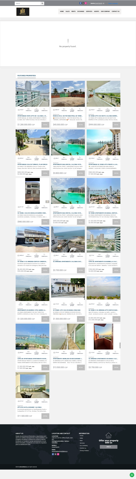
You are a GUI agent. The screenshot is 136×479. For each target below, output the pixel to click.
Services (89, 11)
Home (62, 11)
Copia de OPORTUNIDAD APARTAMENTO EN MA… (32, 358)
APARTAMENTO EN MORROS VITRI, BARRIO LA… (31, 310)
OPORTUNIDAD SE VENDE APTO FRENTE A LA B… (103, 164)
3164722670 (98, 3)
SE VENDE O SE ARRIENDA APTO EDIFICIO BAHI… (103, 310)
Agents (96, 11)
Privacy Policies (84, 450)
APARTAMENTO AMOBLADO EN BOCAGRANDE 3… (68, 358)
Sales (68, 11)
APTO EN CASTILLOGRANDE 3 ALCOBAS (29, 407)
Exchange (80, 11)
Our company (105, 11)
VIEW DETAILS (32, 93)
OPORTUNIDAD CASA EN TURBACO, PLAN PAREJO (32, 164)
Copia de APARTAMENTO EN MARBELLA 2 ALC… (103, 261)
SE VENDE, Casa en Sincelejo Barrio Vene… (32, 213)
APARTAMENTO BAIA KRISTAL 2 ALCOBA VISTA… (67, 164)
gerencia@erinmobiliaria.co (59, 451)
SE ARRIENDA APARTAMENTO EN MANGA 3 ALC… (103, 358)
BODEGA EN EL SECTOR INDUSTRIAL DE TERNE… (68, 116)
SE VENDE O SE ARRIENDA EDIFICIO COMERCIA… (32, 261)
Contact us (115, 11)
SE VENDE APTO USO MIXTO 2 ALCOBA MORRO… (103, 116)
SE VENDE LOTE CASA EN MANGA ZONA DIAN (66, 310)
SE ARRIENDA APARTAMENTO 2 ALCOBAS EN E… (67, 261)
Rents (74, 11)
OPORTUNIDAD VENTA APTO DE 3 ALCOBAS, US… (32, 116)
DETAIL (45, 124)
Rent (81, 440)
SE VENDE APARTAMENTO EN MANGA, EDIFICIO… (103, 213)
